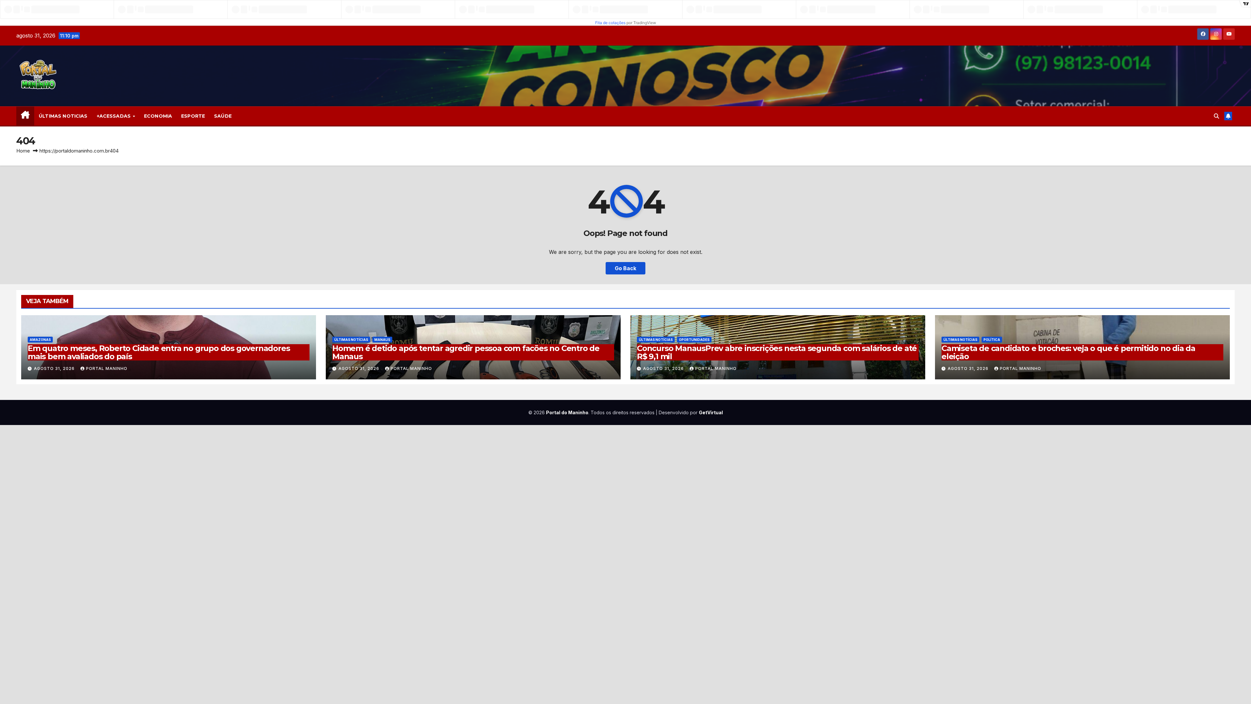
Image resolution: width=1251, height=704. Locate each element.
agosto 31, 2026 (55, 368)
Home (23, 151)
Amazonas (40, 340)
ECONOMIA (158, 116)
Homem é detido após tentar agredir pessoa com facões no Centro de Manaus (465, 352)
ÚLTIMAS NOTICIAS (63, 116)
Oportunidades (694, 340)
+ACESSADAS (114, 116)
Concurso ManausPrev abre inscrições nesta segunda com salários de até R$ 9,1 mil (777, 352)
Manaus (382, 340)
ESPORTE (193, 116)
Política (992, 340)
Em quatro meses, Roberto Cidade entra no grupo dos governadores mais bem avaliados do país (159, 352)
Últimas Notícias (351, 340)
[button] (1216, 116)
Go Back (625, 268)
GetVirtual (711, 412)
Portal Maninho (106, 368)
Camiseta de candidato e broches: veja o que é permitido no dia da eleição (1068, 352)
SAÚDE (223, 116)
